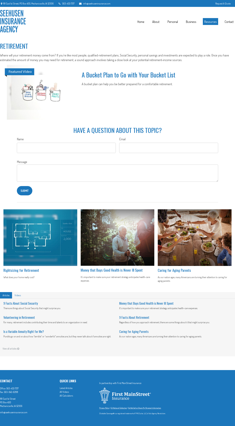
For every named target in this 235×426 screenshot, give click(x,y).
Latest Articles (66, 388)
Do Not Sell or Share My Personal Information (144, 408)
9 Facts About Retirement (134, 317)
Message (22, 162)
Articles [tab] (6, 295)
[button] (141, 21)
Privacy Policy (104, 408)
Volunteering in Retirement (19, 317)
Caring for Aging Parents (174, 270)
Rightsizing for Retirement (21, 270)
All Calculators (66, 395)
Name (20, 139)
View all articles (10, 348)
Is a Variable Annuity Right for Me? (23, 331)
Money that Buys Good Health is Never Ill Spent (112, 270)
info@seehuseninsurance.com (96, 3)
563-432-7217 (68, 3)
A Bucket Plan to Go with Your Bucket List (128, 74)
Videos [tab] (18, 295)
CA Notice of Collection (119, 408)
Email (122, 139)
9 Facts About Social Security (20, 303)
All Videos (64, 391)
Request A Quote (223, 3)
